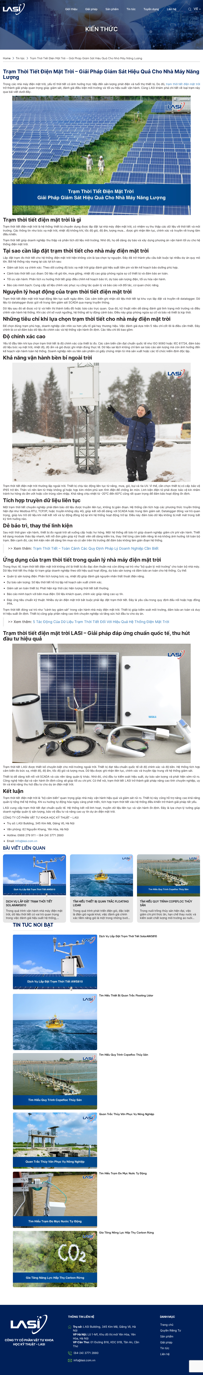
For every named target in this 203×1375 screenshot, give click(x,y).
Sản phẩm (112, 9)
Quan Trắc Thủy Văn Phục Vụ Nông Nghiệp (126, 1114)
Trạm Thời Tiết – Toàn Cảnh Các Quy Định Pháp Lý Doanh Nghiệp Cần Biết (96, 548)
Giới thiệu (71, 9)
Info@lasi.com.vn (26, 841)
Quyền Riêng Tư (170, 1330)
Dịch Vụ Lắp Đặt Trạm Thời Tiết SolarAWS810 (29, 903)
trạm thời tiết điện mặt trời (183, 84)
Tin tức (131, 9)
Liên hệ (171, 9)
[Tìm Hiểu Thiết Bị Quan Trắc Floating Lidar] (55, 1022)
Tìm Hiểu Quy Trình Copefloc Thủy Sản (166, 903)
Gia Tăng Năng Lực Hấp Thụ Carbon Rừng (126, 1232)
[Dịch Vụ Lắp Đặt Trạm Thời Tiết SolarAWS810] (55, 963)
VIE (196, 9)
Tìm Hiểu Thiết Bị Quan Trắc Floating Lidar (101, 903)
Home (7, 58)
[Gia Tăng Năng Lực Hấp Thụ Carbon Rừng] (55, 1259)
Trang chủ (166, 1324)
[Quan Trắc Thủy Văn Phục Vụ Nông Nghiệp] (55, 1140)
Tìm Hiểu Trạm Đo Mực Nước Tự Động (123, 1173)
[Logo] (14, 9)
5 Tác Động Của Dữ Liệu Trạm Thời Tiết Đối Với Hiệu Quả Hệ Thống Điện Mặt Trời (101, 622)
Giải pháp (91, 9)
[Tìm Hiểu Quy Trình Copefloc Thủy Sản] (55, 1081)
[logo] (29, 1324)
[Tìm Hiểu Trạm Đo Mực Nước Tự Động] (55, 1200)
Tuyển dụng (151, 9)
